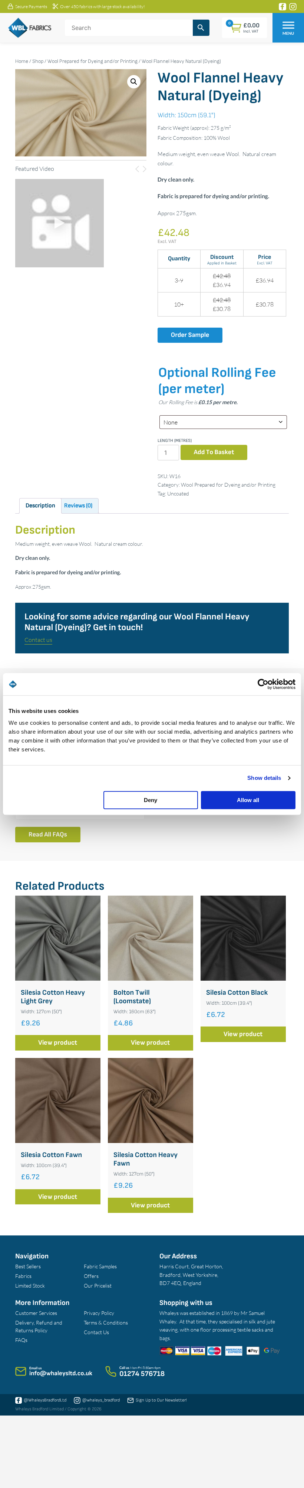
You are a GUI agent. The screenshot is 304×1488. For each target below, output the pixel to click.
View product (57, 1042)
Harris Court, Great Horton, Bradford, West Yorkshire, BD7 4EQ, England (191, 1274)
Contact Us (96, 1332)
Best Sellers (28, 1266)
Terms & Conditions (106, 1322)
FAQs (21, 1340)
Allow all (248, 800)
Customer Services (36, 1313)
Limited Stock (30, 1285)
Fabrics (23, 1276)
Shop (37, 61)
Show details (264, 778)
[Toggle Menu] (288, 24)
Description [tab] (40, 505)
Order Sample (190, 335)
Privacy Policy (99, 1313)
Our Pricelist (98, 1285)
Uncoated (178, 493)
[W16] (59, 223)
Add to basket (214, 452)
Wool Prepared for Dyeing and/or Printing (92, 61)
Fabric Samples (100, 1266)
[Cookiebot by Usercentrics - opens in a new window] (263, 684)
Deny (150, 800)
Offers (91, 1276)
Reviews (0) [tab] (78, 505)
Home (21, 61)
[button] (134, 81)
